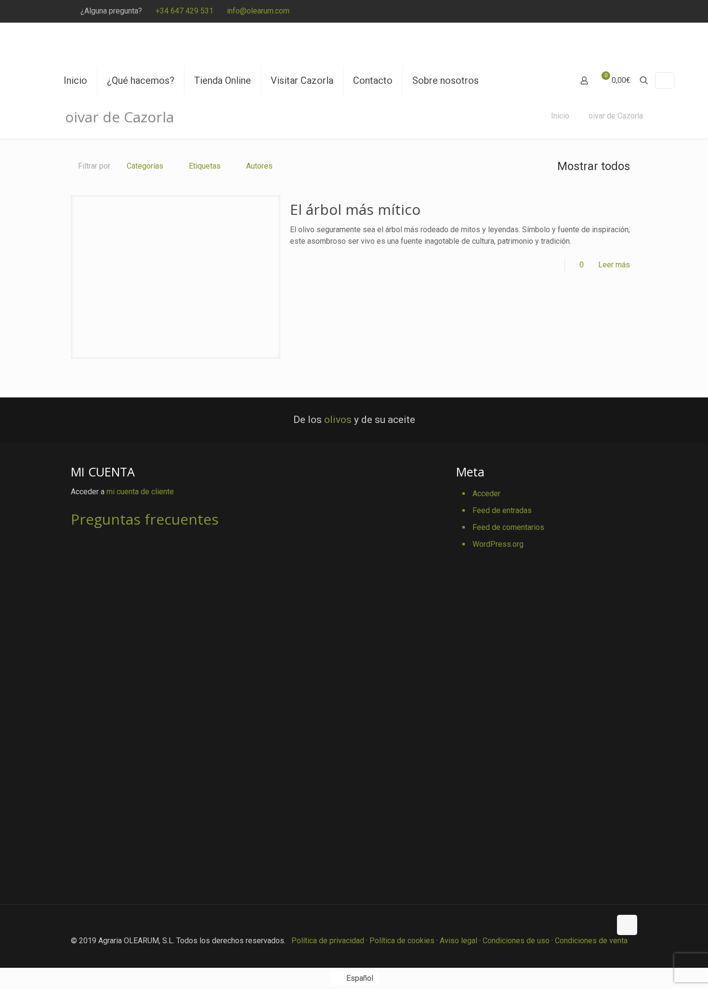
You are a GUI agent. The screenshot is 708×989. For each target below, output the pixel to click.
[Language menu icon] (664, 80)
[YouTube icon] (598, 11)
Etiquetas (205, 166)
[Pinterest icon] (610, 11)
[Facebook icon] (561, 11)
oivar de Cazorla (616, 115)
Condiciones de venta (591, 940)
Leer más (614, 264)
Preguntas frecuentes (145, 519)
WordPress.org (498, 544)
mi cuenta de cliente (140, 491)
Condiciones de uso (516, 940)
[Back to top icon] (627, 925)
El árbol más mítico (355, 209)
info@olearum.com (258, 10)
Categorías (145, 166)
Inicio (560, 115)
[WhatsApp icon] (549, 11)
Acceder (486, 493)
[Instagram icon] (622, 11)
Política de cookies (401, 940)
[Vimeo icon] (586, 11)
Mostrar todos (593, 166)
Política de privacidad (327, 940)
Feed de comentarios (508, 527)
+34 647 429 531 (184, 10)
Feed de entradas (502, 510)
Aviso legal (458, 940)
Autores (259, 166)
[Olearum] (131, 44)
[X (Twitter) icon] (573, 11)
